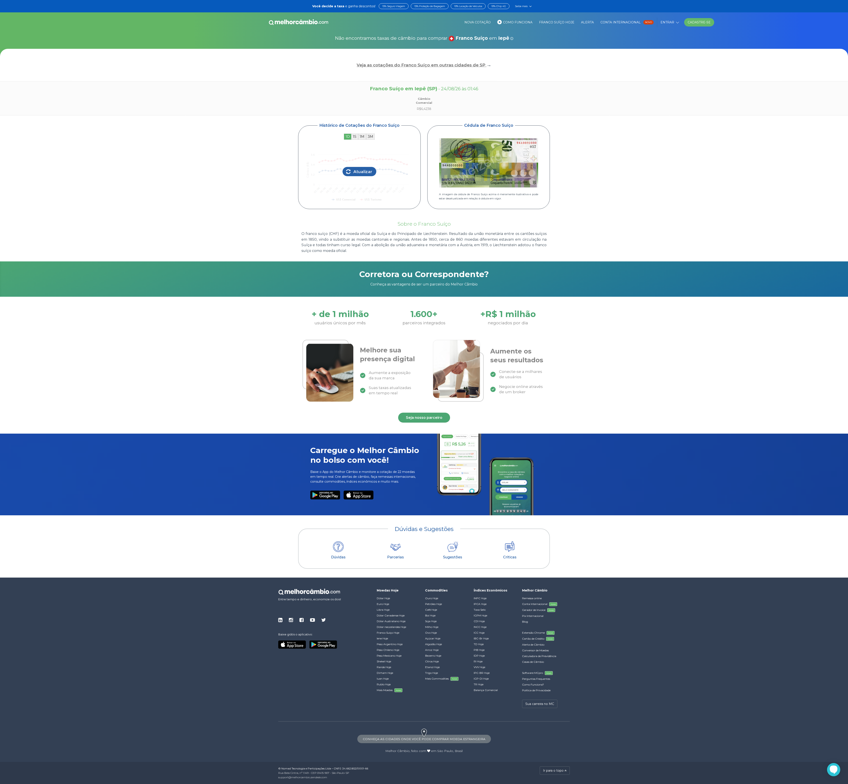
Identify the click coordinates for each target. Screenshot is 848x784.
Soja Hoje (431, 621)
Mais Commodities (441, 678)
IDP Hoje (479, 655)
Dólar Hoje (383, 598)
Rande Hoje (384, 667)
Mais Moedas (389, 690)
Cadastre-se (699, 22)
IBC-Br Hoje (481, 638)
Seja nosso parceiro (424, 418)
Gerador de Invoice (538, 610)
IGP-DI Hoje (481, 678)
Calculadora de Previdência (539, 656)
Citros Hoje (432, 661)
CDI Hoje (479, 621)
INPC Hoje (480, 598)
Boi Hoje (430, 615)
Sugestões (452, 557)
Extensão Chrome (537, 632)
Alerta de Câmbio (533, 644)
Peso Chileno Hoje (388, 650)
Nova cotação (477, 22)
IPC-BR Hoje (482, 672)
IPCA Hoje (480, 604)
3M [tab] (370, 136)
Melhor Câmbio (397, 751)
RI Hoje (478, 661)
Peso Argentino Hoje (390, 644)
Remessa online (532, 598)
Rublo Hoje (384, 684)
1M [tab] (362, 136)
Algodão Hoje (433, 644)
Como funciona (517, 22)
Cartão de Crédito (537, 638)
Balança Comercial (486, 690)
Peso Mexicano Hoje (389, 655)
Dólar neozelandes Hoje (391, 627)
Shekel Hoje (384, 661)
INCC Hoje (480, 627)
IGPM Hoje (480, 615)
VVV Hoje (479, 667)
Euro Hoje (383, 604)
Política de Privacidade (536, 690)
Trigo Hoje (431, 672)
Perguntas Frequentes (536, 678)
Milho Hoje (431, 627)
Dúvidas (338, 557)
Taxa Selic (480, 609)
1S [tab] (354, 136)
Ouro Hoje (431, 598)
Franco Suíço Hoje (556, 22)
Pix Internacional (532, 616)
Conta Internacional (626, 22)
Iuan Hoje (383, 678)
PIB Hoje (479, 650)
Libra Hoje (383, 609)
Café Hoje (431, 609)
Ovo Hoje (431, 632)
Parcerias (395, 557)
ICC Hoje (479, 632)
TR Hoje (478, 684)
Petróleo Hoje (433, 604)
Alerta (587, 22)
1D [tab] (348, 136)
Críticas (510, 557)
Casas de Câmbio (533, 661)
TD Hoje (479, 644)
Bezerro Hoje (433, 655)
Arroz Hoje (432, 650)
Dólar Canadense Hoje (391, 615)
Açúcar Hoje (432, 638)
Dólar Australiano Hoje (391, 621)
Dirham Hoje (385, 672)
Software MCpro (536, 672)
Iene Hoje (382, 638)
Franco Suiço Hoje (388, 632)
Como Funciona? (533, 684)
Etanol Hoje (432, 667)
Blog (525, 621)
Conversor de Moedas (535, 650)
